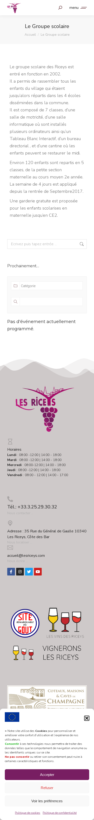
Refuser (47, 788)
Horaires (14, 449)
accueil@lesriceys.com (26, 555)
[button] (86, 718)
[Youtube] (38, 571)
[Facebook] (11, 571)
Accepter (47, 775)
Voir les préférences (47, 801)
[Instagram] (20, 571)
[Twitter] (29, 571)
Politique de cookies (27, 813)
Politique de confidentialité (60, 813)
